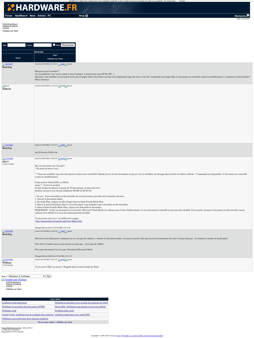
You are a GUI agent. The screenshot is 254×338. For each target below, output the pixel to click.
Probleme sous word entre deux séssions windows (25, 318)
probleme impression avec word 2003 (72, 314)
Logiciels (6, 28)
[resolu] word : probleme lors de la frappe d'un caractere (28, 314)
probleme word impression (14, 302)
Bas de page (38, 52)
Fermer (182, 1)
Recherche (241, 16)
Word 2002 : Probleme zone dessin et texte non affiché (80, 306)
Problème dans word (64, 310)
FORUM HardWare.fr (10, 24)
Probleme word (9, 310)
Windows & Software (10, 26)
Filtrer (58, 45)
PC (49, 15)
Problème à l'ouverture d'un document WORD (23, 306)
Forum (8, 15)
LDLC (119, 336)
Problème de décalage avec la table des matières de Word (81, 302)
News (32, 15)
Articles (41, 15)
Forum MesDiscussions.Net (11, 328)
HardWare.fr (21, 15)
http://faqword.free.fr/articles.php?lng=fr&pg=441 (59, 221)
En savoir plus (169, 1)
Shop (81, 15)
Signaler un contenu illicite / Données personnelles (142, 336)
